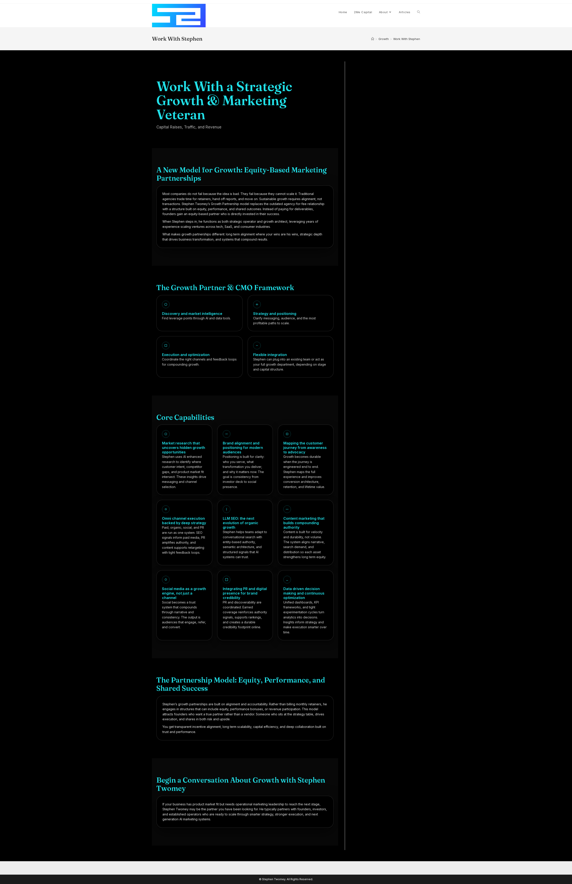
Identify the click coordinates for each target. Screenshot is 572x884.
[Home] (372, 39)
